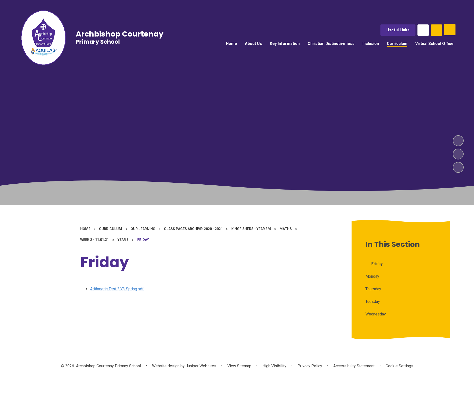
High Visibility (274, 366)
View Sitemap (239, 366)
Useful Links (398, 30)
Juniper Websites (200, 366)
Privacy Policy (309, 366)
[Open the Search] (436, 30)
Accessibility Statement (354, 366)
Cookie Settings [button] (399, 366)
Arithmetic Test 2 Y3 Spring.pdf (117, 289)
